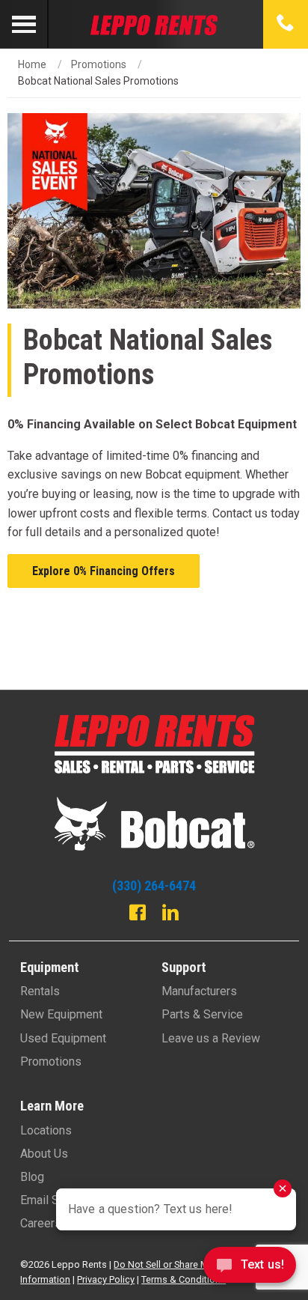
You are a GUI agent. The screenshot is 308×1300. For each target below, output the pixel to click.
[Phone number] (286, 23)
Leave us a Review (210, 1038)
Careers (40, 1223)
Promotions (98, 64)
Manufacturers (199, 991)
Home (32, 64)
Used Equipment (63, 1038)
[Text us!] (249, 1269)
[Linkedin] (170, 914)
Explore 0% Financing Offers (103, 571)
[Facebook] (138, 914)
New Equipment (61, 1014)
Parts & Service (202, 1014)
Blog (32, 1177)
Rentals (40, 991)
